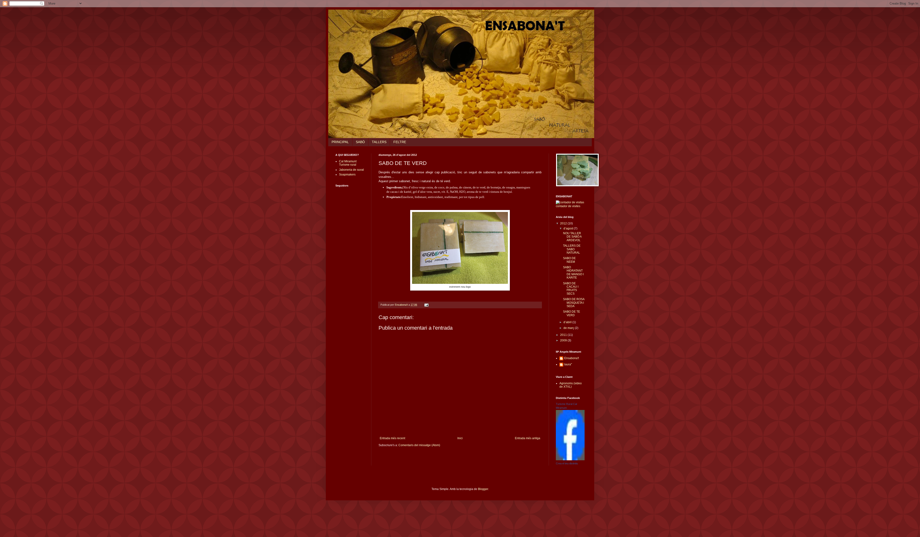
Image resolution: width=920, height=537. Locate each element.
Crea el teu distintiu (567, 463)
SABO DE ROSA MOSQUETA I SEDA (573, 303)
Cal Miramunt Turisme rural (347, 163)
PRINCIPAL (340, 142)
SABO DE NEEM (569, 260)
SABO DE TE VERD (571, 313)
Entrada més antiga (527, 438)
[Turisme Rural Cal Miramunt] (570, 459)
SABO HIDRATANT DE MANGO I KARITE (573, 272)
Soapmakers (347, 174)
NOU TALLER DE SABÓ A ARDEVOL (572, 237)
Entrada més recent (392, 438)
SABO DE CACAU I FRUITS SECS (570, 288)
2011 (564, 335)
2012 (564, 223)
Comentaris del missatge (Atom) (419, 445)
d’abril (568, 322)
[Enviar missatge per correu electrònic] (426, 304)
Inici (460, 438)
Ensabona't (571, 358)
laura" (568, 364)
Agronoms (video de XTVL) (570, 385)
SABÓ (360, 142)
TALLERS (379, 142)
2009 (564, 340)
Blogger (483, 489)
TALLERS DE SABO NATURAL (572, 249)
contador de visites (568, 206)
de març (569, 328)
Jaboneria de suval (351, 169)
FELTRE (399, 142)
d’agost (569, 228)
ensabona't (338, 16)
